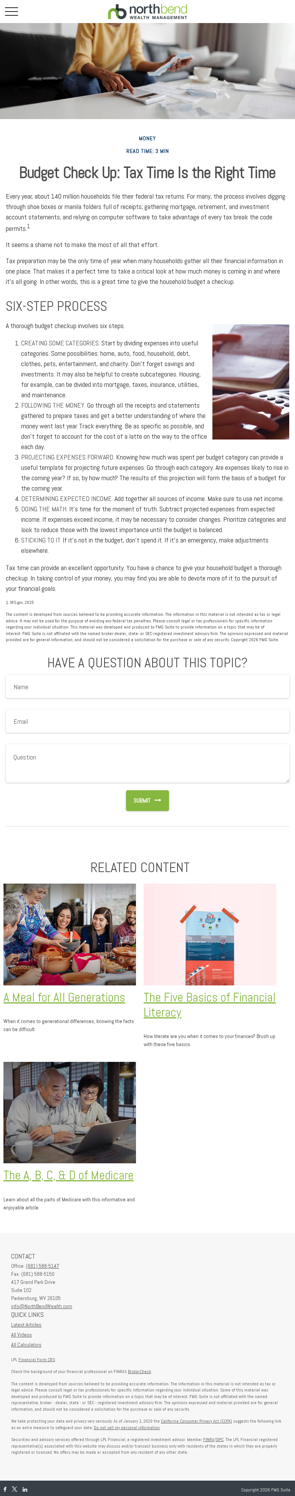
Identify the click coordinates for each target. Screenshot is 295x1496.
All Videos (21, 1334)
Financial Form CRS (36, 1359)
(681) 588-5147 (42, 1265)
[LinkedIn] (25, 1490)
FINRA (208, 1439)
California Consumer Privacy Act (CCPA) (196, 1421)
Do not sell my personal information (127, 1427)
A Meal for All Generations (64, 997)
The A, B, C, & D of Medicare (68, 1175)
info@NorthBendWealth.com (41, 1306)
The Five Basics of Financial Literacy (210, 1004)
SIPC (219, 1439)
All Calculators (26, 1344)
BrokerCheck (139, 1371)
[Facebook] (5, 1490)
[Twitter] (14, 1490)
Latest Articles (26, 1324)
